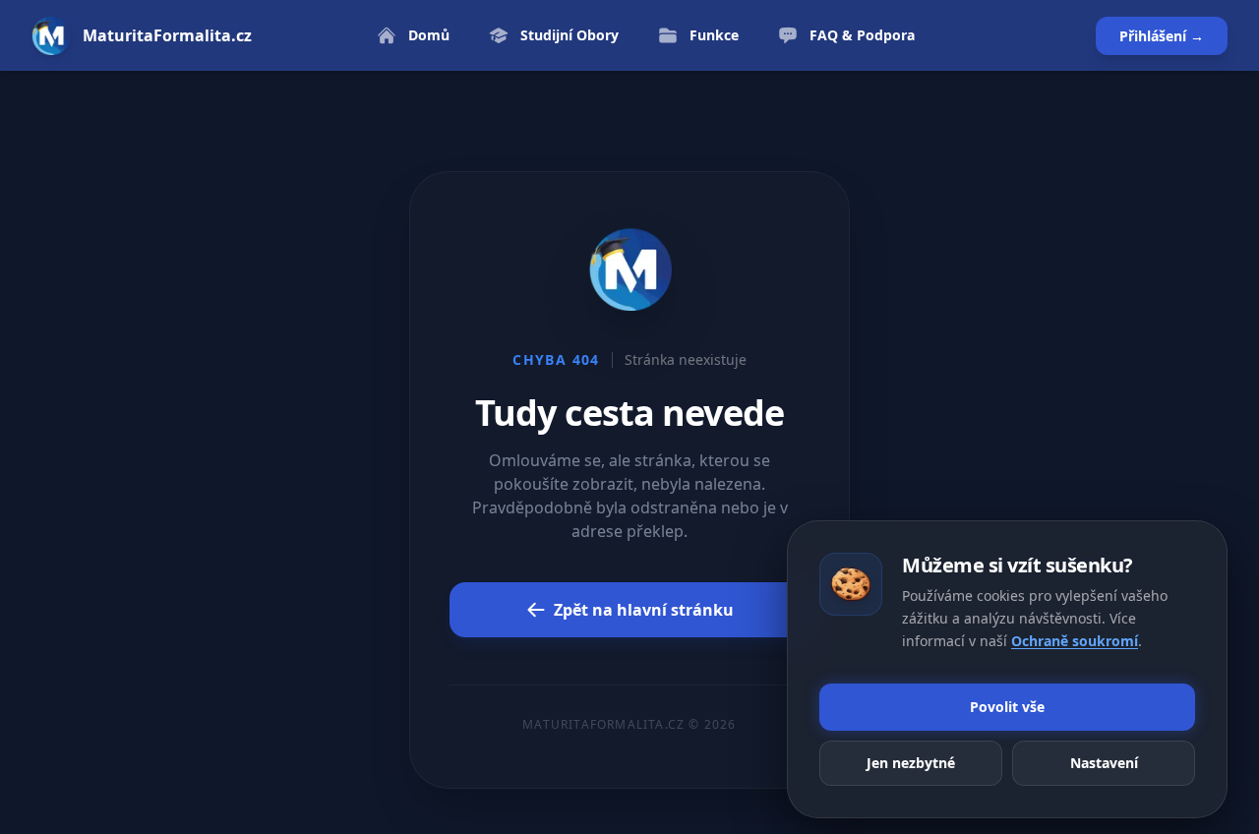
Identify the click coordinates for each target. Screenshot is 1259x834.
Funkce (714, 35)
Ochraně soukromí (1074, 639)
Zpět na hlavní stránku (644, 610)
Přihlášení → (1161, 36)
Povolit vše (1007, 706)
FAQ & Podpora (862, 35)
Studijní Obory (569, 35)
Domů (429, 35)
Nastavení (1104, 762)
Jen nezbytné (911, 762)
